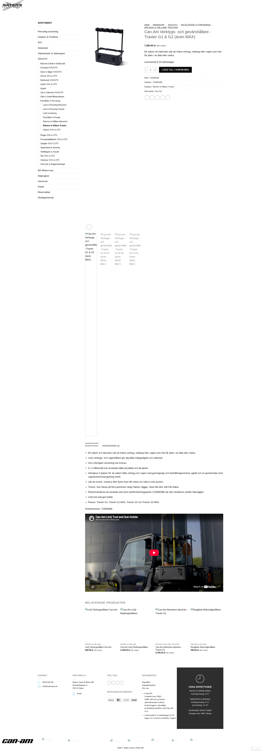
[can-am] (19, 741)
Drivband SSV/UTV (49, 67)
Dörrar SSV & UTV (48, 76)
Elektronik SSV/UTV (49, 80)
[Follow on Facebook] (109, 683)
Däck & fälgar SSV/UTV (51, 72)
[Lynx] (200, 741)
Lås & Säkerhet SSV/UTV (51, 92)
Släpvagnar (43, 176)
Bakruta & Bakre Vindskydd (52, 63)
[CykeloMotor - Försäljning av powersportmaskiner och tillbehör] (13, 5)
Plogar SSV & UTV (48, 135)
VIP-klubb (98, 5)
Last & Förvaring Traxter (53, 109)
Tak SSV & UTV (47, 156)
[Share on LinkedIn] (167, 97)
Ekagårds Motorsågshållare (203, 647)
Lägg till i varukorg (175, 69)
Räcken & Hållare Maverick (55, 121)
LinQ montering (50, 113)
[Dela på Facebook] (147, 97)
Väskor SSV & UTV (51, 130)
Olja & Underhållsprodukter (52, 96)
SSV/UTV (42, 59)
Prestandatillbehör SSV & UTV (53, 139)
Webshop (68, 5)
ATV (40, 42)
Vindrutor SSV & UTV (50, 160)
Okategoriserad (45, 197)
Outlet (41, 186)
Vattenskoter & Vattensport (51, 53)
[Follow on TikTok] (118, 683)
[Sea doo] (87, 741)
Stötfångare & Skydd (49, 152)
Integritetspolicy (149, 685)
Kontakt (83, 5)
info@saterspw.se (50, 686)
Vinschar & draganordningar (52, 164)
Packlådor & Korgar (51, 117)
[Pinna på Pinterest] (162, 97)
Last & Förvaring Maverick (54, 105)
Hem (146, 25)
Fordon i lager (49, 5)
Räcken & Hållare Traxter (54, 125)
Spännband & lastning (50, 147)
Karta (79, 693)
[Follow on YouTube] (122, 683)
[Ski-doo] (52, 741)
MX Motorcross (45, 170)
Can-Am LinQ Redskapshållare (134, 647)
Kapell (43, 88)
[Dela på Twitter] (152, 97)
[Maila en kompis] (157, 97)
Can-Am (158, 91)
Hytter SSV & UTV (48, 84)
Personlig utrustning (48, 31)
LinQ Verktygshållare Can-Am (98, 647)
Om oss (145, 688)
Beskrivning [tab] (91, 446)
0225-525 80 (47, 682)
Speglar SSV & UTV (49, 143)
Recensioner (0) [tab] (111, 446)
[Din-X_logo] (137, 741)
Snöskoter (43, 48)
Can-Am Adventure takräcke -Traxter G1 (169, 648)
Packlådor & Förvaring (50, 101)
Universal (42, 181)
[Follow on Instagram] (113, 683)
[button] (33, 5)
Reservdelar (44, 192)
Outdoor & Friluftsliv (48, 37)
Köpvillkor (146, 682)
